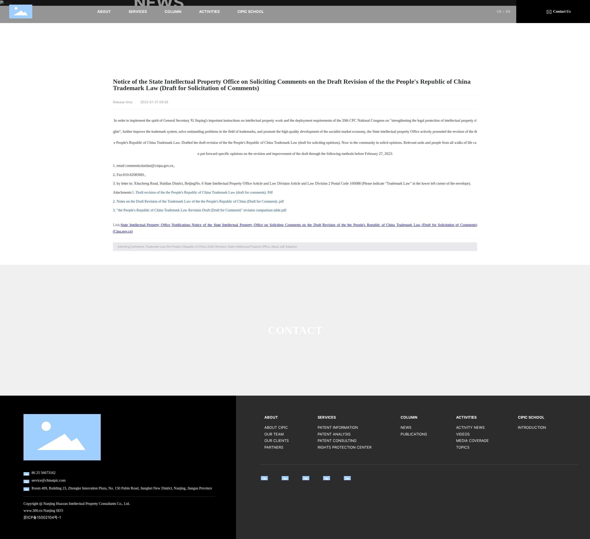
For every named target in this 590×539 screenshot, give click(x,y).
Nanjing (49, 510)
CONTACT (295, 330)
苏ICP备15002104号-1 (42, 517)
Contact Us (562, 11)
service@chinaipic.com (48, 480)
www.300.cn (33, 510)
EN (508, 11)
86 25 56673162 (44, 473)
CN (499, 11)
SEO (59, 510)
